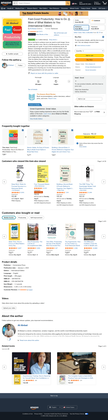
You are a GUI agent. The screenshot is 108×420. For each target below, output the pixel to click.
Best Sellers (43, 8)
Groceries (64, 8)
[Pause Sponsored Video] (48, 372)
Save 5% (32, 39)
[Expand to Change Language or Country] (60, 407)
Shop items (53, 39)
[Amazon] (6, 3)
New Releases (54, 8)
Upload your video (9, 308)
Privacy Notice (38, 414)
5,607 (19, 248)
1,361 (76, 248)
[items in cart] (104, 3)
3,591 (38, 248)
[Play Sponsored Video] (76, 363)
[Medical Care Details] (25, 8)
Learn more (47, 114)
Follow (20, 65)
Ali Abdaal (33, 28)
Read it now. (52, 98)
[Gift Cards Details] (106, 8)
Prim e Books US (90, 64)
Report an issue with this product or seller (44, 73)
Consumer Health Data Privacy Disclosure (56, 414)
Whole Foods (74, 8)
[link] (38, 136)
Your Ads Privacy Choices (77, 414)
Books (94, 8)
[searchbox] (41, 3)
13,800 (95, 248)
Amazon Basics (32, 8)
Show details (83, 146)
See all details (32, 89)
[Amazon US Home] (34, 408)
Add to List (81, 99)
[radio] (81, 21)
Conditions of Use (27, 414)
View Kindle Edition (36, 119)
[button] (3, 8)
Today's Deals (85, 8)
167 (56, 248)
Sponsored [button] (5, 349)
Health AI (10, 8)
